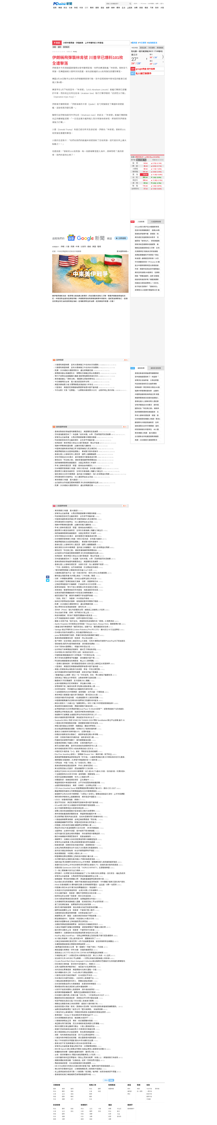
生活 (123, 8)
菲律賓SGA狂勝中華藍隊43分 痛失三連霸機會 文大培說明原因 (158, 290)
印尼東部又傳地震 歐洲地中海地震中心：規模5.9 (75, 964)
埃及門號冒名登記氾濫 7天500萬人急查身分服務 (74, 1001)
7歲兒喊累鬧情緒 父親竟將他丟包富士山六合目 (73, 570)
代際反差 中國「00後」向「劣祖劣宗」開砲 (73, 763)
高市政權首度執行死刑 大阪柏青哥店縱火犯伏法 (74, 749)
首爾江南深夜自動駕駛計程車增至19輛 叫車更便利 (75, 811)
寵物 (72, 1089)
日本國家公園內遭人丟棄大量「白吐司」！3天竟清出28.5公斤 (79, 995)
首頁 (55, 8)
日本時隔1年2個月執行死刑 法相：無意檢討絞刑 (74, 652)
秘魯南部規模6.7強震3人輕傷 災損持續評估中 (74, 743)
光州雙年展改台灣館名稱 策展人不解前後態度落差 (75, 859)
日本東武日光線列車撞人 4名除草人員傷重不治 (74, 978)
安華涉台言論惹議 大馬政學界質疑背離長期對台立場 (76, 876)
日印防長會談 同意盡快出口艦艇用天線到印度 (74, 689)
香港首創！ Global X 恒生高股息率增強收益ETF (74, 1015)
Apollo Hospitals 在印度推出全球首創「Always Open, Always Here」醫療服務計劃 (88, 624)
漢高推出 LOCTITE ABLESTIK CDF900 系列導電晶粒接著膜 (79, 953)
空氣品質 (143, 48)
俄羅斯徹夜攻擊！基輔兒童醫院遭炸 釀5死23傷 (74, 1052)
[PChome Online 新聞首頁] (81, 3)
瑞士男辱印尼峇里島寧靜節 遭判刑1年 (70, 607)
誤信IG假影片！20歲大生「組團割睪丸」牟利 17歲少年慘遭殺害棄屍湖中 (84, 703)
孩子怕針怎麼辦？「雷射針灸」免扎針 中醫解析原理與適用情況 (159, 286)
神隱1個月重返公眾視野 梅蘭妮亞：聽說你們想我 (75, 726)
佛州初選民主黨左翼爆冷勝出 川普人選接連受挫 (74, 1026)
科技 (81, 8)
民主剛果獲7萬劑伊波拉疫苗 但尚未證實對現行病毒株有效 (79, 817)
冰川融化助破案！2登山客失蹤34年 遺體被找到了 (75, 938)
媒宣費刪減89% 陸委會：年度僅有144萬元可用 (74, 919)
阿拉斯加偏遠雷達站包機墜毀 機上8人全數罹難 (74, 661)
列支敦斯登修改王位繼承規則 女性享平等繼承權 (153, 384)
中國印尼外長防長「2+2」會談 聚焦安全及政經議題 (76, 751)
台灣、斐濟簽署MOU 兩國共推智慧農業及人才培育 (75, 1055)
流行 (72, 1099)
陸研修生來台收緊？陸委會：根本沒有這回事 (73, 896)
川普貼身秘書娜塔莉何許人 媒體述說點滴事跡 (74, 981)
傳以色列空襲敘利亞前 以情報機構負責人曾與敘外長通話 (78, 1069)
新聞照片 (84, 1105)
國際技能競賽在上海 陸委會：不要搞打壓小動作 (74, 910)
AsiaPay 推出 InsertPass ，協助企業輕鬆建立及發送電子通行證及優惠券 (84, 936)
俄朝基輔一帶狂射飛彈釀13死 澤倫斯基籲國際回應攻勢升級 (79, 879)
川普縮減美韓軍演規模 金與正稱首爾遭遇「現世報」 (76, 819)
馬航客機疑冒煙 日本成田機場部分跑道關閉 (73, 1063)
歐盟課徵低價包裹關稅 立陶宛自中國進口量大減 (74, 856)
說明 (157, 3)
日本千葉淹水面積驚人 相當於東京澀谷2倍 (72, 647)
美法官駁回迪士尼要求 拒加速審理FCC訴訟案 (74, 768)
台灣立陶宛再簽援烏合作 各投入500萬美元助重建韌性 (76, 848)
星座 (102, 8)
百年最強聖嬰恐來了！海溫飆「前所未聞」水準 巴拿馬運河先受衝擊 (161, 377)
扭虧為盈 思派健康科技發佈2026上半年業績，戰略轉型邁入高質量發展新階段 (86, 862)
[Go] (130, 4)
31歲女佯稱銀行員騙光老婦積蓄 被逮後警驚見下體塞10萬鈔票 (80, 927)
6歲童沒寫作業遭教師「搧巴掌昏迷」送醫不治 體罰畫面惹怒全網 (81, 627)
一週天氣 (149, 1091)
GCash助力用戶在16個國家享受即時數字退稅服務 (154, 227)
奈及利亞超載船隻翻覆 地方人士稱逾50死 (72, 777)
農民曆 (134, 43)
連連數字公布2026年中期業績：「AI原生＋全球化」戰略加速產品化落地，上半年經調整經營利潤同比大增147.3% (100, 794)
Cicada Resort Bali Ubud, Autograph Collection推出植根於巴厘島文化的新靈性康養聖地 (90, 961)
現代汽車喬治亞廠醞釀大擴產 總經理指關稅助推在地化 (77, 376)
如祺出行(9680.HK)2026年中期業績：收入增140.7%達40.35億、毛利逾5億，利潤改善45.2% (92, 771)
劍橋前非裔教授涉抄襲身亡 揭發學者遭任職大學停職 (76, 734)
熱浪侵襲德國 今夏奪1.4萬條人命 (69, 853)
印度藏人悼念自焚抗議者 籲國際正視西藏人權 (73, 825)
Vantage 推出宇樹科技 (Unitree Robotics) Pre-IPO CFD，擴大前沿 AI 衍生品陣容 (87, 630)
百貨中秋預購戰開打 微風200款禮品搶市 (150, 230)
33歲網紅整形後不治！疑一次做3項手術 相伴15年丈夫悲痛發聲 (81, 573)
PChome (143, 3)
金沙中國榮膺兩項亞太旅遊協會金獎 (148, 265)
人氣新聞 (137, 222)
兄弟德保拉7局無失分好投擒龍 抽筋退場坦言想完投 (155, 251)
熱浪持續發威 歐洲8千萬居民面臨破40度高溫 (73, 615)
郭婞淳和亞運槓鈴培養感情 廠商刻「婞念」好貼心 (154, 244)
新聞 (54, 47)
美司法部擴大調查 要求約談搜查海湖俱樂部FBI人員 (76, 746)
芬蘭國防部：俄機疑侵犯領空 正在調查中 (72, 780)
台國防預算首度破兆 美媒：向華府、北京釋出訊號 (75, 785)
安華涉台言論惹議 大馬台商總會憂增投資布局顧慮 (75, 842)
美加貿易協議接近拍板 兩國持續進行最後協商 (74, 706)
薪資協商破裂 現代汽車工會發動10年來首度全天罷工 (76, 587)
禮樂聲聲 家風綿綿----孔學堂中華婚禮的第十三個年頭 (76, 760)
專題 (60, 8)
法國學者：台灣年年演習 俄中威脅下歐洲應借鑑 (74, 831)
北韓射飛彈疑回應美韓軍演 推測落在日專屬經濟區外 (76, 924)
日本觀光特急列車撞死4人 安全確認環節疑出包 (73, 632)
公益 (118, 1114)
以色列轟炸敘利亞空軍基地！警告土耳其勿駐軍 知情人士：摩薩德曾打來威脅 (86, 1057)
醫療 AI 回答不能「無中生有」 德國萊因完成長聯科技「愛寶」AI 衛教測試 (84, 621)
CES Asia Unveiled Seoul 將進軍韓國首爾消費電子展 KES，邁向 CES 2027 (85, 788)
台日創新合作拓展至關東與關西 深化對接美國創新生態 (155, 436)
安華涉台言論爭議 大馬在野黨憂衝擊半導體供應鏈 (154, 380)
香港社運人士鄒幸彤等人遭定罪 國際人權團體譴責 (154, 401)
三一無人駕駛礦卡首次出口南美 (67, 870)
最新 (54, 1089)
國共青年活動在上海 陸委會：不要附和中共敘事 (74, 930)
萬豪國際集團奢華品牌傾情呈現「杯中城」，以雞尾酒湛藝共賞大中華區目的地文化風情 (89, 757)
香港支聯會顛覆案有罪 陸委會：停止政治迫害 (74, 638)
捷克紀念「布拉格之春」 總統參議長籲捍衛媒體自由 (154, 408)
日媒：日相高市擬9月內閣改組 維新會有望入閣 (74, 737)
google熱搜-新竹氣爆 (145, 68)
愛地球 (119, 1116)
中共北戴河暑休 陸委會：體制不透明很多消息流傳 (75, 893)
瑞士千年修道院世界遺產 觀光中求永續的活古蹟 (74, 1040)
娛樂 (113, 8)
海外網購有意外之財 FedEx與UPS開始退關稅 (74, 972)
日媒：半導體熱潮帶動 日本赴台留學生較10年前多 (76, 579)
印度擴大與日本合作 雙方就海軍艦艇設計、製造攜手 (76, 887)
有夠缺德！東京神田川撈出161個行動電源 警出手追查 (156, 387)
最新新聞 (138, 368)
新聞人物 (92, 1085)
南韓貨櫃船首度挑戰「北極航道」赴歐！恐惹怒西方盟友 (77, 1060)
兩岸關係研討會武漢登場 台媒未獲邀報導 (71, 987)
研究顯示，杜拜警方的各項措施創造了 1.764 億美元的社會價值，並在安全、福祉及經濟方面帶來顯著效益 (97, 873)
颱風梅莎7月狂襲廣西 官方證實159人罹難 (72, 681)
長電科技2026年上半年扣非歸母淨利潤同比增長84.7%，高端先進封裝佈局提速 (86, 865)
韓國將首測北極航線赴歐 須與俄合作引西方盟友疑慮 (76, 998)
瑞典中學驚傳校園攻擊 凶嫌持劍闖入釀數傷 (152, 391)
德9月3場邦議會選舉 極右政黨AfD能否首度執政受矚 (76, 907)
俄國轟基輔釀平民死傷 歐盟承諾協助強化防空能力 (75, 822)
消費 (135, 8)
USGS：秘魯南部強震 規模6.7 (67, 800)
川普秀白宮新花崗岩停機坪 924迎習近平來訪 (73, 975)
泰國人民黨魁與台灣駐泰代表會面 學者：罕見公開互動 (77, 669)
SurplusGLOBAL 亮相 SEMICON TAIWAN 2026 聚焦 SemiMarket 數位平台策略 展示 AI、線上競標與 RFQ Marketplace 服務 (104, 720)
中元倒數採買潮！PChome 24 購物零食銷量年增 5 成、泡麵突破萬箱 (161, 262)
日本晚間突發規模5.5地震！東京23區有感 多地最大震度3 (157, 419)
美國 (94, 247)
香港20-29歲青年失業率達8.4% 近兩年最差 (73, 732)
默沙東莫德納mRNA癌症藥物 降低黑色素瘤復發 (74, 1032)
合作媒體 (151, 3)
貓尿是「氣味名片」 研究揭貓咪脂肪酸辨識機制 (153, 241)
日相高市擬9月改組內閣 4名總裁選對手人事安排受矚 (76, 698)
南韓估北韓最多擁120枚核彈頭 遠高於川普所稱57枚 (76, 1004)
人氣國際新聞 (156, 222)
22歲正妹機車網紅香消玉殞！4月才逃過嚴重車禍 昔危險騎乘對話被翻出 (84, 941)
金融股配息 (152, 43)
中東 (77, 247)
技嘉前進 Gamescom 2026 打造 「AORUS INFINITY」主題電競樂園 (82, 868)
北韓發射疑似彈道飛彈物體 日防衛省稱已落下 (74, 913)
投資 (109, 1114)
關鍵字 (130, 1105)
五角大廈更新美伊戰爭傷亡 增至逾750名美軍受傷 (75, 967)
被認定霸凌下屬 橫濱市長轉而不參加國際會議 (74, 596)
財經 (76, 8)
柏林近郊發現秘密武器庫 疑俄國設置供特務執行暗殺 (76, 601)
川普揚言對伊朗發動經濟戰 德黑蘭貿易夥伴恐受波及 (76, 723)
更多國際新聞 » (122, 251)
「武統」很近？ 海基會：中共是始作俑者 (72, 598)
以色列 (83, 247)
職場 (91, 8)
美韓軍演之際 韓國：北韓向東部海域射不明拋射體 (75, 916)
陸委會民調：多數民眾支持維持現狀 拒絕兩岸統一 (75, 845)
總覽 (109, 1108)
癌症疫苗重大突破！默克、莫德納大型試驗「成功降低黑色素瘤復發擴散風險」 (86, 1006)
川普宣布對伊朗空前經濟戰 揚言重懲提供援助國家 (75, 1038)
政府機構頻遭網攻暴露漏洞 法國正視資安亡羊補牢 (154, 412)
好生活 (119, 1108)
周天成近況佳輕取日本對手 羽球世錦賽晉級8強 (153, 237)
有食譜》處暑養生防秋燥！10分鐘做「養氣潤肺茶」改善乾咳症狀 (159, 258)
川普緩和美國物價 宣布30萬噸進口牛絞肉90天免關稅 (77, 365)
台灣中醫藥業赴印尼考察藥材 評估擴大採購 (73, 683)
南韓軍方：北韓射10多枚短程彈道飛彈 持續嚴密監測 (76, 839)
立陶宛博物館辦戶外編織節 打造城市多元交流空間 (75, 584)
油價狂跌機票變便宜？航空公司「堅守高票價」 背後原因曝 (79, 1009)
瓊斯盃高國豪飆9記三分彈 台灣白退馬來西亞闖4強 (154, 248)
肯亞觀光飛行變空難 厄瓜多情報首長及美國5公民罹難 (77, 1023)
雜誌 (146, 8)
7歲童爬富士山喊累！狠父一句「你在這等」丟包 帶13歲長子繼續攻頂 (83, 675)
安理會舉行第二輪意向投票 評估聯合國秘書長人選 (75, 686)
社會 (70, 8)
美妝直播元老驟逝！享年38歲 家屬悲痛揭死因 (74, 950)
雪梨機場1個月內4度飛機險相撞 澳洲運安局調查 (75, 644)
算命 (128, 1089)
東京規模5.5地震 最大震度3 (146, 433)
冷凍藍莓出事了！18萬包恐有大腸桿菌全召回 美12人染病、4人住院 (82, 955)
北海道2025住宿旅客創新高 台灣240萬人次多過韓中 (76, 890)
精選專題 (111, 1089)
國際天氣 (149, 1096)
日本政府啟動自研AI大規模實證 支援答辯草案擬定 (75, 984)
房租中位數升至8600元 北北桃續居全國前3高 (82, 43)
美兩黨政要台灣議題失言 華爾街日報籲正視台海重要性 (77, 373)
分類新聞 (56, 1085)
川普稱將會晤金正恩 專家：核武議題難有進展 (74, 1021)
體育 (118, 8)
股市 (135, 3)
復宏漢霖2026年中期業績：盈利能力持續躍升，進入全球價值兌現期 (160, 426)
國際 (86, 8)
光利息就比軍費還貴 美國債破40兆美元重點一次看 (76, 970)
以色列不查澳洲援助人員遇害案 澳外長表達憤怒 (74, 989)
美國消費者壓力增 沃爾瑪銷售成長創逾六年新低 (74, 385)
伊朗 (62, 247)
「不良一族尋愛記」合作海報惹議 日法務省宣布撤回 (76, 567)
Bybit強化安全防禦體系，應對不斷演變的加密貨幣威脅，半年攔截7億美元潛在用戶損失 (90, 882)
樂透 (138, 1089)
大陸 (162, 8)
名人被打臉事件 (143, 73)
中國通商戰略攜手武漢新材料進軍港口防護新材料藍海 (76, 700)
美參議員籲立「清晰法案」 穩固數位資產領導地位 (75, 379)
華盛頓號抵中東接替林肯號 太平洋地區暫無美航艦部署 (77, 783)
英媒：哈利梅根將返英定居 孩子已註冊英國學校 (74, 1035)
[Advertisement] (91, 326)
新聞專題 (111, 1085)
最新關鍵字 (130, 1108)
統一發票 (139, 1091)
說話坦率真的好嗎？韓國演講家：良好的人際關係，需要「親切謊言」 (161, 279)
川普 (67, 247)
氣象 (148, 1085)
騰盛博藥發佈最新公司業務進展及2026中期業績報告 (76, 791)
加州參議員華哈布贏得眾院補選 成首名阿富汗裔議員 (76, 672)
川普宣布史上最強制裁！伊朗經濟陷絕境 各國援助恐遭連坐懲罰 (80, 1012)
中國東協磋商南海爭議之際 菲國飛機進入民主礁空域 (154, 394)
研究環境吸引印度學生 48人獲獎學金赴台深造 (153, 429)
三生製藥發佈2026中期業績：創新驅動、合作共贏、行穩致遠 (79, 692)
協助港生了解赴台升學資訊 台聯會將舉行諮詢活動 (75, 678)
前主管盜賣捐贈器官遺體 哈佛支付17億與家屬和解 (76, 729)
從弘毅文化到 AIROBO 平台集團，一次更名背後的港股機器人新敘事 (82, 958)
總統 (89, 247)
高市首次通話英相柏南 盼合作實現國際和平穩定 (74, 851)
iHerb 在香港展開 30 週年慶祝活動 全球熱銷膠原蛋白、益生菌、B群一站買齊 (86, 885)
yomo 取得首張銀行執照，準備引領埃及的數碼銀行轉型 (77, 635)
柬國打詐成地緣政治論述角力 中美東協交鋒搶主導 (75, 1029)
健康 (107, 8)
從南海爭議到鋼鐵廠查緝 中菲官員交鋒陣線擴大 (74, 593)
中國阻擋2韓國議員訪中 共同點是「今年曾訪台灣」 (75, 655)
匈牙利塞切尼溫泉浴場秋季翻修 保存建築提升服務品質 (77, 834)
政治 (65, 8)
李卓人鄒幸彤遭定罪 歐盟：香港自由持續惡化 (152, 415)
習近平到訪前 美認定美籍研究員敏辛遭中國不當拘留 (76, 802)
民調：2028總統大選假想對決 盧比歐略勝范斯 (153, 440)
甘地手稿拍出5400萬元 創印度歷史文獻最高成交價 (154, 405)
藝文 (118, 1111)
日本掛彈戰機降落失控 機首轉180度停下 (71, 1018)
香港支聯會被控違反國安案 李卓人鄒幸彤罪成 (74, 766)
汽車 (151, 8)
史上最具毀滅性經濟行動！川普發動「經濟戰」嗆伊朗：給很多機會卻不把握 (85, 1072)
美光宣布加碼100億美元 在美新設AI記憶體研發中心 (155, 272)
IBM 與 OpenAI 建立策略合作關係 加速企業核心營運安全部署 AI (80, 1049)
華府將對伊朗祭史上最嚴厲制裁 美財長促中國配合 (75, 797)
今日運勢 (142, 43)
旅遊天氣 (149, 1094)
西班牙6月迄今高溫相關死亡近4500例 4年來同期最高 (77, 828)
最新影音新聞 (156, 368)
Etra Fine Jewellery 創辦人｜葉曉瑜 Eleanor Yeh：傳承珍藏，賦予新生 (83, 754)
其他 (72, 1111)
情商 (72, 1091)
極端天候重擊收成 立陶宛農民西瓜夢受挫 (71, 921)
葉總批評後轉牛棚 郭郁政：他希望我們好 (151, 234)
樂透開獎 (160, 48)
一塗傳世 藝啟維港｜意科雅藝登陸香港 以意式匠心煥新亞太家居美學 (82, 664)
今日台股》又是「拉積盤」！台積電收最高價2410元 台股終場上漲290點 (84, 390)
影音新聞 (56, 1105)
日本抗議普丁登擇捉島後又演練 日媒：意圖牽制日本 (76, 581)
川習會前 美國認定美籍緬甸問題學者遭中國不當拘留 (76, 387)
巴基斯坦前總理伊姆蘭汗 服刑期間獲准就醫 (73, 740)
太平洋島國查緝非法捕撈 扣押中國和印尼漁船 (74, 618)
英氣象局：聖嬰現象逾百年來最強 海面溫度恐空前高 (76, 590)
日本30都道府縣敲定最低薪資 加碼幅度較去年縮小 (76, 899)
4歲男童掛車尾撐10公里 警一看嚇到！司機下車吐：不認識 (79, 947)
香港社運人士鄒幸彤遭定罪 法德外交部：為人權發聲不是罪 (79, 564)
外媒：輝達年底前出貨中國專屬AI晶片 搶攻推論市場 (155, 269)
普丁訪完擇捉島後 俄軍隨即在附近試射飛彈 (73, 904)
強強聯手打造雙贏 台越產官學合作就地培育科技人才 (76, 715)
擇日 (128, 1094)
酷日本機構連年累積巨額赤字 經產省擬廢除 (73, 836)
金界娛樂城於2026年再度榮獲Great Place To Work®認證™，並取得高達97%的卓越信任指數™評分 (94, 709)
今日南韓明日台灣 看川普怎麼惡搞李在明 (72, 382)
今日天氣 (134, 48)
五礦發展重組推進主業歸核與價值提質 (70, 944)
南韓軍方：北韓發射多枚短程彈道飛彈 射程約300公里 (76, 933)
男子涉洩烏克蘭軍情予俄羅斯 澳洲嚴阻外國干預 (74, 658)
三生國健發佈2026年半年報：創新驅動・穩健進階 (75, 774)
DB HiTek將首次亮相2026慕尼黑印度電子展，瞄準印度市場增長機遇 (82, 1066)
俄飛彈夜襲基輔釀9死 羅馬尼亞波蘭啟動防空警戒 (75, 992)
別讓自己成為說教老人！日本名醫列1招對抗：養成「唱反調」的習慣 (161, 283)
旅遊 (141, 8)
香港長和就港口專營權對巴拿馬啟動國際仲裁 (73, 1074)
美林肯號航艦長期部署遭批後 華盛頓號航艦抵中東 (75, 814)
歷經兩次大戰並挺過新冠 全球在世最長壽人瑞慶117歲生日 (157, 422)
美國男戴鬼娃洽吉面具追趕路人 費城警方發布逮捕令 (155, 398)
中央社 (75, 51)
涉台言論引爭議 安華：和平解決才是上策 (72, 613)
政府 (157, 8)
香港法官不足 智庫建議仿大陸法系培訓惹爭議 (73, 1043)
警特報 (157, 1089)
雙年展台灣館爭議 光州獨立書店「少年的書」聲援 (75, 576)
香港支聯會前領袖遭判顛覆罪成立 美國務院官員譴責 (155, 373)
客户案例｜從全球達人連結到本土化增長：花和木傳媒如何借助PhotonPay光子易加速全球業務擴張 (94, 641)
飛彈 (72, 247)
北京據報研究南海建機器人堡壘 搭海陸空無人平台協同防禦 (79, 902)
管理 (109, 1116)
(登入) (162, 3)
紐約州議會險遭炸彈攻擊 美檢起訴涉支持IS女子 (74, 717)
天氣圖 (148, 1099)
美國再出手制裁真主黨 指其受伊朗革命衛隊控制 (74, 712)
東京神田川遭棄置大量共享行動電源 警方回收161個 (76, 695)
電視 (99, 247)
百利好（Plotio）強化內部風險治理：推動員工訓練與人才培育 (80, 610)
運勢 (97, 8)
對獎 (138, 1085)
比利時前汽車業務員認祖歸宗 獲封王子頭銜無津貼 (75, 649)
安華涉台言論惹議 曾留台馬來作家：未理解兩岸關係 (76, 1046)
